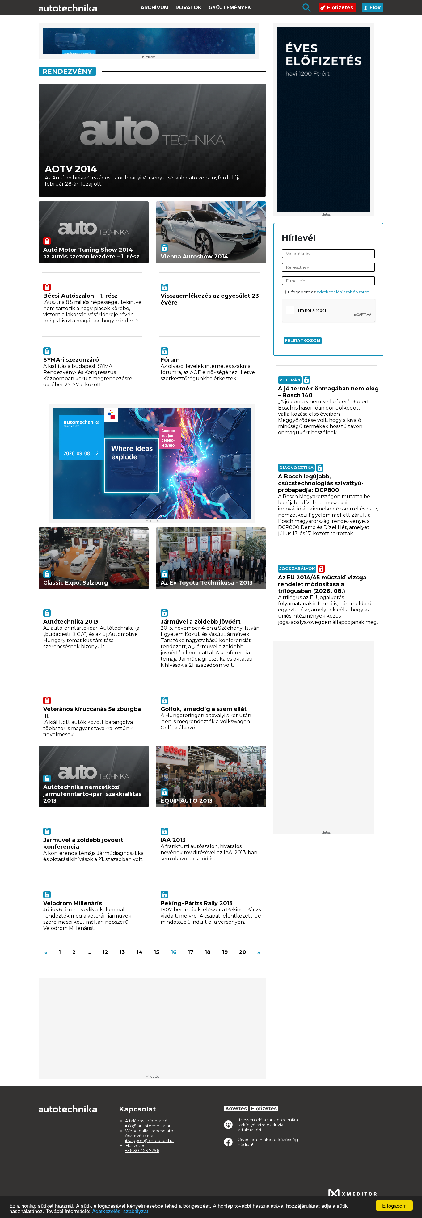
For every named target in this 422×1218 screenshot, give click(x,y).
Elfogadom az (328, 292)
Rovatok (188, 7)
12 (105, 952)
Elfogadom (394, 1205)
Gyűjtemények (230, 7)
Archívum (155, 7)
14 (139, 952)
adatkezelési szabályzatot (343, 291)
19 (225, 952)
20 (242, 952)
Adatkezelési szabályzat (120, 1211)
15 (156, 952)
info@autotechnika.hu (148, 1125)
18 (207, 952)
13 (122, 952)
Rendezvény (67, 71)
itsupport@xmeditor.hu (149, 1140)
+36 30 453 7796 (142, 1150)
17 (190, 952)
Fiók (375, 7)
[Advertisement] (323, 737)
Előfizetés (340, 7)
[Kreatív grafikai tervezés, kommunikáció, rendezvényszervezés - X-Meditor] (352, 1194)
